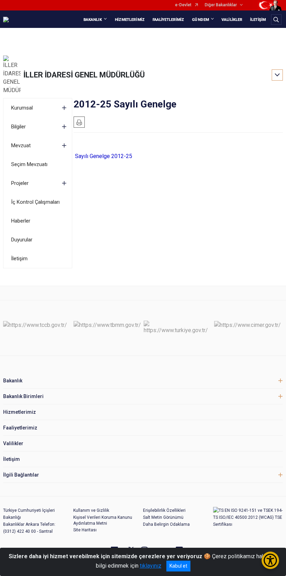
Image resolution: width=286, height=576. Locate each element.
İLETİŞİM (258, 19)
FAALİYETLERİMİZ (168, 19)
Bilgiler (18, 127)
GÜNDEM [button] (200, 19)
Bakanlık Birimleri (23, 396)
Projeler (20, 183)
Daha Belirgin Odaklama (166, 524)
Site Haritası (85, 530)
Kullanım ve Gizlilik (91, 510)
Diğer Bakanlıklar (221, 5)
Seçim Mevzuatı (29, 164)
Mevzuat (21, 145)
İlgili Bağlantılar (21, 475)
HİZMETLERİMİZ (130, 19)
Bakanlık (12, 380)
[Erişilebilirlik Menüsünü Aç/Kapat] (270, 560)
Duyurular (21, 240)
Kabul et (178, 566)
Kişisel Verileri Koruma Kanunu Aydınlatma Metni (102, 520)
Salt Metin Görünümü (163, 517)
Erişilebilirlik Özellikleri (164, 510)
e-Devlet (183, 5)
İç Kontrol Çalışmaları (35, 202)
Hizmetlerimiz (19, 412)
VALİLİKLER (231, 19)
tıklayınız (150, 565)
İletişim (19, 258)
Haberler (20, 221)
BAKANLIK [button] (92, 19)
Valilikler (13, 443)
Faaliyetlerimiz (20, 428)
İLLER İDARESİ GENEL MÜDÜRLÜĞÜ (84, 74)
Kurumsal (22, 108)
